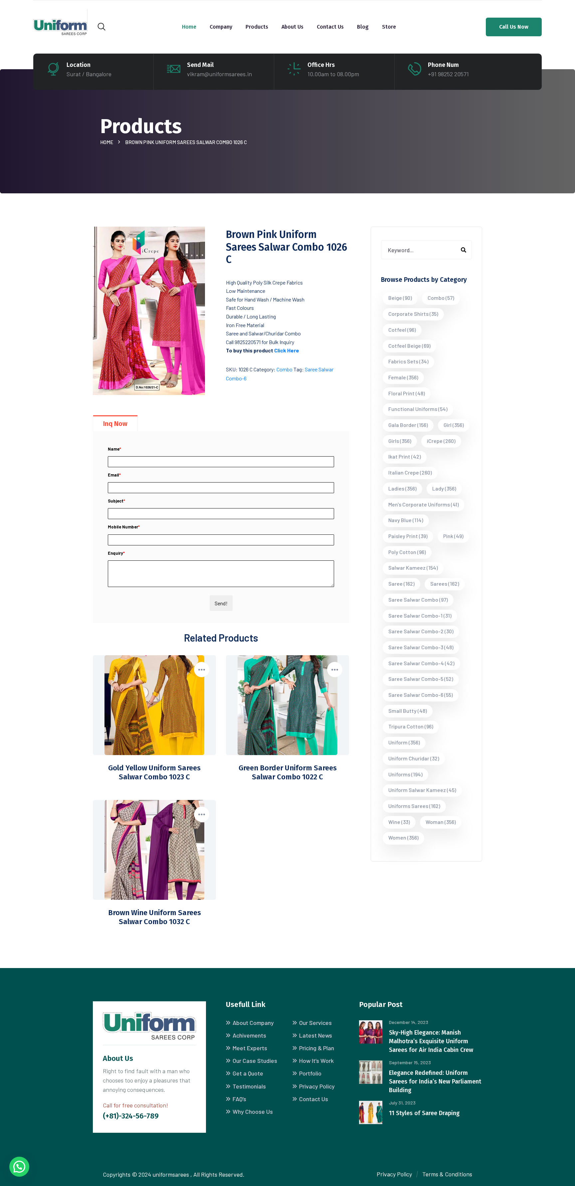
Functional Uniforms (418, 409)
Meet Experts (250, 1048)
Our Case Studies (255, 1060)
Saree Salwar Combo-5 (420, 679)
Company (221, 27)
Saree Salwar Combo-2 (421, 631)
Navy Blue (405, 520)
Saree (401, 583)
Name (114, 449)
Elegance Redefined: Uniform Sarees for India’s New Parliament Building (435, 1081)
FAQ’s (239, 1098)
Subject (116, 500)
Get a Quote (248, 1073)
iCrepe (441, 441)
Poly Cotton (407, 552)
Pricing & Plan (316, 1048)
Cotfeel (402, 329)
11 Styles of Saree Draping (424, 1113)
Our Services (315, 1022)
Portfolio (310, 1073)
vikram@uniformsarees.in (219, 74)
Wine (399, 822)
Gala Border (408, 425)
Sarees (444, 583)
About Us (292, 27)
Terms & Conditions (447, 1174)
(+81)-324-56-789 (131, 1115)
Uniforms (405, 774)
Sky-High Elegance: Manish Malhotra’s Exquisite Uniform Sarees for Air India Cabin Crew (431, 1041)
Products (257, 27)
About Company (253, 1022)
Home (189, 27)
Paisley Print (408, 536)
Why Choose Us (253, 1111)
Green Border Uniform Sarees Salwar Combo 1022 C (288, 772)
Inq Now (115, 424)
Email (114, 475)
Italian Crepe (410, 472)
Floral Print (406, 393)
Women (403, 837)
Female (403, 377)
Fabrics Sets (408, 361)
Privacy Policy (317, 1086)
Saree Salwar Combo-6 (420, 695)
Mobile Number (124, 526)
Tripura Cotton (410, 726)
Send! (221, 603)
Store (389, 27)
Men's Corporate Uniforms (423, 504)
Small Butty (407, 710)
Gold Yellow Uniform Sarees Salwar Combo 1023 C (154, 772)
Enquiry (116, 553)
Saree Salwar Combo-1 (420, 615)
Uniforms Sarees (414, 806)
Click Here (286, 350)
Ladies (402, 488)
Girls (399, 441)
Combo (284, 369)
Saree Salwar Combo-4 (421, 663)
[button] (19, 1167)
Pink (453, 536)
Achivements (249, 1035)
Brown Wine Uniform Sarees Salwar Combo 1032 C (154, 917)
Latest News (315, 1035)
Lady (444, 488)
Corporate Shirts (413, 313)
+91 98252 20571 (448, 74)
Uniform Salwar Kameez (422, 790)
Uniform (404, 742)
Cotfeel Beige (409, 345)
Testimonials (249, 1086)
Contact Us (330, 27)
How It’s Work (316, 1060)
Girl (454, 425)
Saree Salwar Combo (418, 599)
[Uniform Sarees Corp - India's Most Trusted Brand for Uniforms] (60, 26)
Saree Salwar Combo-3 (421, 647)
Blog (363, 27)
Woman (441, 822)
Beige (400, 298)
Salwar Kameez (413, 567)
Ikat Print (404, 456)
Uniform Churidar (413, 758)
